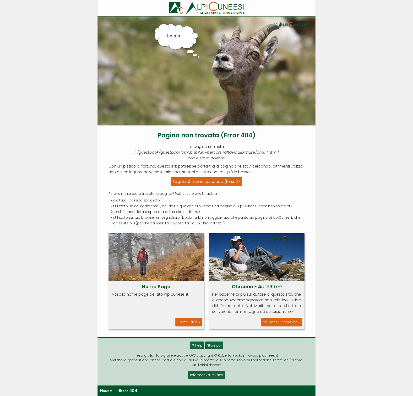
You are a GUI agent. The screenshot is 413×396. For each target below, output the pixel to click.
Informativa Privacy (206, 375)
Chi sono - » (281, 322)
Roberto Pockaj (231, 355)
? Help (197, 345)
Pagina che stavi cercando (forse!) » (206, 181)
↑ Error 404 (126, 390)
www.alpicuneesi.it (262, 355)
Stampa (214, 345)
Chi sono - (257, 286)
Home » (106, 390)
